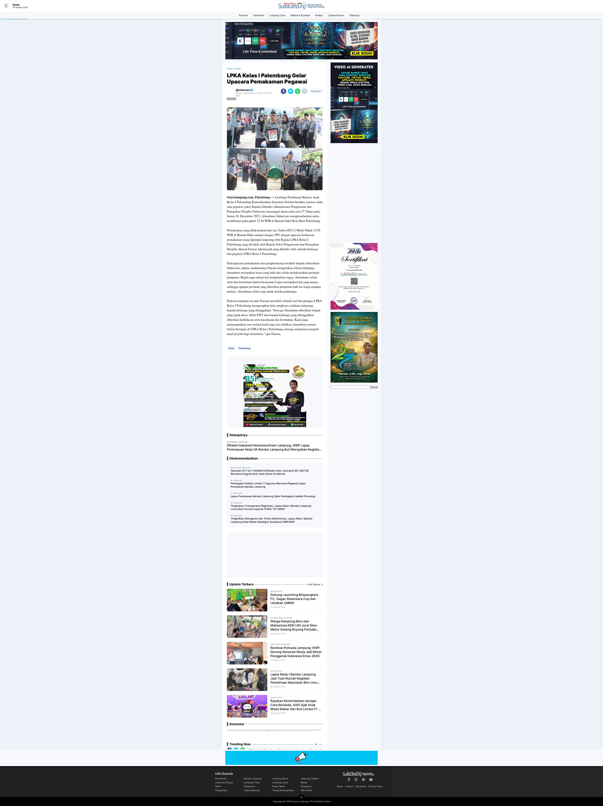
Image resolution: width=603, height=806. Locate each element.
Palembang (244, 348)
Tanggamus (221, 790)
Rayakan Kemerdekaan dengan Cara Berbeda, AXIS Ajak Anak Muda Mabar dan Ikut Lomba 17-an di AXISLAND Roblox (296, 705)
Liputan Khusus (336, 15)
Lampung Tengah (224, 782)
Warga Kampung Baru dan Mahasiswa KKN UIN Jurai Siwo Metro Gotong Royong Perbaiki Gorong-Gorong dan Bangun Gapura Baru (293, 625)
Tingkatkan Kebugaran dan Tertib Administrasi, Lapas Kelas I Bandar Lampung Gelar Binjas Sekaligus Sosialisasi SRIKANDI (271, 520)
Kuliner (319, 15)
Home (230, 68)
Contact (349, 786)
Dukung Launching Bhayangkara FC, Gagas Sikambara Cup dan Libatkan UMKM (294, 599)
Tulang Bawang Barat (283, 790)
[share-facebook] (283, 91)
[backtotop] (301, 798)
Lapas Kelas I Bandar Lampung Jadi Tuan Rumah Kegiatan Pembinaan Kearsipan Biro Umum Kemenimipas (295, 678)
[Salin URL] (304, 91)
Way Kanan (306, 790)
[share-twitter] (290, 91)
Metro (218, 786)
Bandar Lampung (252, 778)
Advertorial (258, 15)
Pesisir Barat (278, 786)
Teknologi (354, 15)
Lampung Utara (277, 15)
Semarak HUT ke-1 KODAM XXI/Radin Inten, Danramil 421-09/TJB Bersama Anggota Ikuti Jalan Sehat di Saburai (269, 472)
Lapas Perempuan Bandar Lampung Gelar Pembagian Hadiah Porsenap (273, 496)
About (340, 786)
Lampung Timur (252, 782)
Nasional (243, 15)
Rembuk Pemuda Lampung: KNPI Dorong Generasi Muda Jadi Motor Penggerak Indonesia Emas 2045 (296, 652)
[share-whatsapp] (297, 91)
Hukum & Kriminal (300, 15)
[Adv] (354, 102)
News (231, 348)
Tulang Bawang (252, 790)
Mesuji (304, 782)
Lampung (277, 591)
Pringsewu (306, 786)
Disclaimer (361, 786)
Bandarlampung (281, 644)
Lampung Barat (280, 778)
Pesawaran (249, 786)
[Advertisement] (274, 555)
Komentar (316, 91)
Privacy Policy (376, 786)
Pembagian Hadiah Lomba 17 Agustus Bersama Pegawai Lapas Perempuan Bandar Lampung (268, 485)
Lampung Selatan (282, 618)
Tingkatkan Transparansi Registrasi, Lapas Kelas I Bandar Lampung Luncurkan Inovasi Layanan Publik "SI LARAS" (271, 507)
